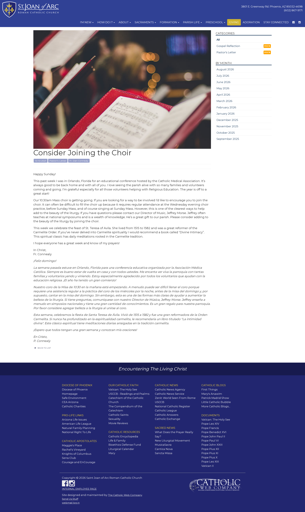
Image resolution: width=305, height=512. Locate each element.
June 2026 (223, 82)
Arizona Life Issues (74, 419)
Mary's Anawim (211, 393)
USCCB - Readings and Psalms (128, 393)
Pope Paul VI (210, 440)
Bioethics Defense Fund (124, 444)
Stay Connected (276, 22)
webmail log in (71, 502)
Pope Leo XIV (210, 423)
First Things (209, 389)
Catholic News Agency (170, 389)
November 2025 (227, 126)
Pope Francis (210, 428)
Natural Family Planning (78, 428)
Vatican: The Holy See (122, 389)
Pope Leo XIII (210, 461)
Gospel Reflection (228, 46)
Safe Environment (74, 398)
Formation (169, 22)
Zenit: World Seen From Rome (175, 398)
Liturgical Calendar (121, 449)
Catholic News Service (169, 393)
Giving (234, 22)
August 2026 (225, 69)
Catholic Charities (74, 406)
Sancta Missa (163, 453)
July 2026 (223, 75)
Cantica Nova (164, 449)
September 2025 (228, 138)
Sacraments (144, 22)
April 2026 (223, 94)
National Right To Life (76, 432)
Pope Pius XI (209, 453)
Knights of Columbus (76, 453)
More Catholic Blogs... (215, 406)
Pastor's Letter (226, 52)
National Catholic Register (172, 406)
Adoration (251, 22)
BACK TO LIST (44, 348)
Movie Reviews (118, 423)
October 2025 (226, 132)
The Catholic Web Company (125, 495)
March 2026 (224, 101)
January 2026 (226, 113)
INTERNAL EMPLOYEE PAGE (79, 488)
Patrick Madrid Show (215, 398)
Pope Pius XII (210, 449)
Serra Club (69, 457)
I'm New (86, 22)
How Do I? (105, 22)
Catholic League (166, 410)
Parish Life (191, 22)
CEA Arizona (70, 402)
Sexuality (114, 419)
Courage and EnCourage (78, 462)
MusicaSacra (163, 444)
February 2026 (226, 107)
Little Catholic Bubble (216, 402)
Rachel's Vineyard (74, 449)
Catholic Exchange (167, 419)
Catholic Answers (166, 414)
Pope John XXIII (212, 444)
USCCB (159, 402)
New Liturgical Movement (172, 440)
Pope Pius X (209, 457)
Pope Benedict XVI (213, 432)
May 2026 (223, 88)
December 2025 (227, 120)
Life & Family (116, 440)
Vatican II (207, 465)
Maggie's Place (72, 445)
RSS (266, 46)
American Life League (76, 423)
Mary (111, 453)
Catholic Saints (118, 414)
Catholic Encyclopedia (123, 436)
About (124, 22)
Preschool (215, 22)
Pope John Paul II (213, 436)
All (218, 39)
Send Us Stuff (70, 499)
